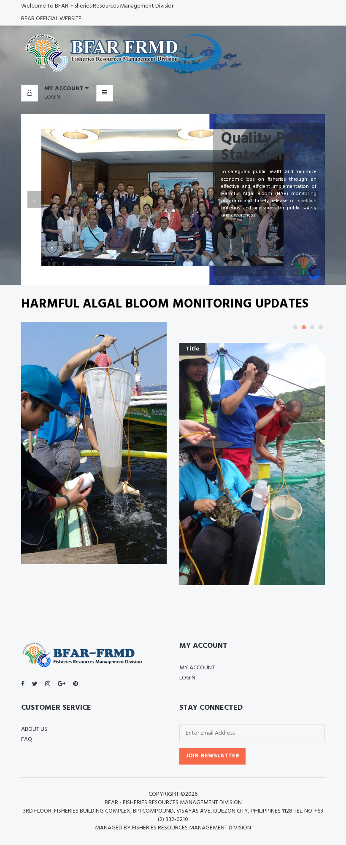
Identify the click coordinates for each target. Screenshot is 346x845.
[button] (55, 89)
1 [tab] (295, 327)
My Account (197, 668)
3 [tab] (312, 327)
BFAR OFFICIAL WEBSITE (51, 19)
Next (310, 199)
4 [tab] (321, 327)
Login (52, 97)
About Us (34, 729)
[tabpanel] (252, 467)
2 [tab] (304, 327)
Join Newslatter (212, 756)
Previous (35, 199)
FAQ (26, 739)
